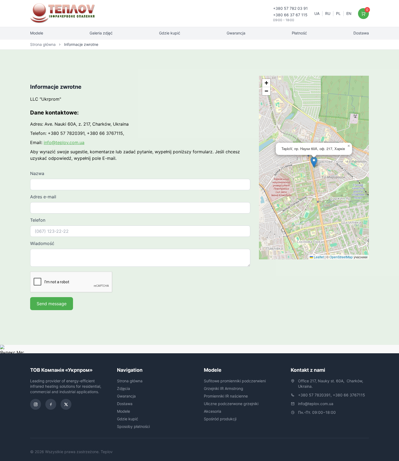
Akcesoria (212, 411)
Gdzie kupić (169, 33)
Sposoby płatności (133, 426)
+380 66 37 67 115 (290, 14)
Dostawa (361, 33)
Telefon (37, 220)
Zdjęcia (123, 388)
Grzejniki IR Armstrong (223, 388)
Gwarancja (236, 33)
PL (338, 13)
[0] (363, 13)
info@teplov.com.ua (64, 142)
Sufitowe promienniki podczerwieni (235, 381)
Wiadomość (42, 243)
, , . (331, 384)
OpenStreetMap (341, 257)
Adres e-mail (43, 196)
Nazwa (37, 173)
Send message (51, 303)
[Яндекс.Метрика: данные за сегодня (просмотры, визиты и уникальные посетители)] (12, 349)
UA (316, 13)
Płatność (299, 33)
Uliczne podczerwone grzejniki (231, 403)
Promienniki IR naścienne (226, 396)
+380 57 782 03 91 (290, 8)
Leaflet (318, 257)
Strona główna (43, 44)
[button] (314, 162)
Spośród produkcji (220, 419)
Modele (36, 33)
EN (349, 13)
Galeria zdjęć (101, 33)
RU (327, 13)
